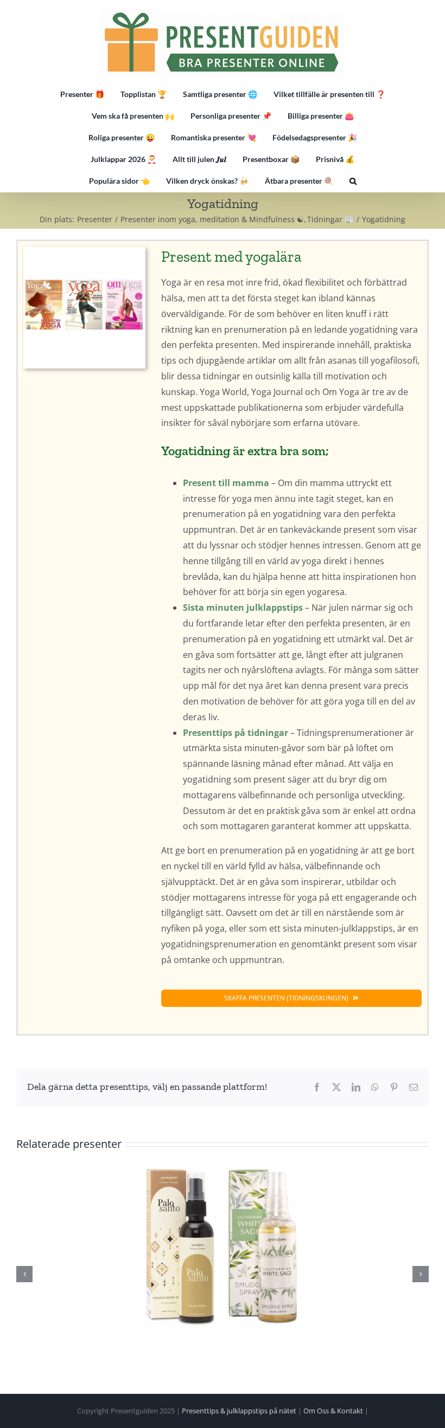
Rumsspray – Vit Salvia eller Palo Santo (222, 1245)
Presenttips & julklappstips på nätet (239, 1411)
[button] (353, 181)
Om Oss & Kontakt (333, 1411)
